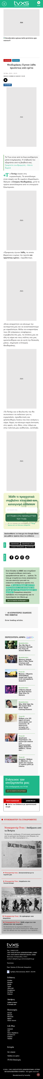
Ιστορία (10, 1047)
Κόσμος (9, 982)
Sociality (27, 1075)
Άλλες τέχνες (11, 1020)
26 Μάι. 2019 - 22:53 (10, 73)
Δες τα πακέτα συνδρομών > (17, 600)
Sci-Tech (10, 992)
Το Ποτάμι (30, 546)
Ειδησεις (7, 60)
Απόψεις (11, 1000)
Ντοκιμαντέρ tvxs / (12, 873)
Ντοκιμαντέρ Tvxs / (15, 828)
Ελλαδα (16, 60)
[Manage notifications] (38, 1074)
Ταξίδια (9, 1038)
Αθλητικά (10, 988)
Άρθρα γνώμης (12, 1002)
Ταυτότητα (10, 963)
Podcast (10, 994)
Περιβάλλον (11, 990)
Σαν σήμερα (11, 1052)
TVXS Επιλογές (14, 1060)
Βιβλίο (9, 1018)
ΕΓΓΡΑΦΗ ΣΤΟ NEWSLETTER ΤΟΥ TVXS (21, 517)
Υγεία (9, 986)
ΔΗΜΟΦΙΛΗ (30, 801)
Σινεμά (9, 1013)
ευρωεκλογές (15, 543)
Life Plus (11, 1026)
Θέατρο (9, 1015)
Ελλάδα (9, 980)
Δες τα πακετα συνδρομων (16, 791)
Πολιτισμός (12, 1010)
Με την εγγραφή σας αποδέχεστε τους (21, 524)
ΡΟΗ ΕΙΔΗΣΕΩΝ (12, 801)
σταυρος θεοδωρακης (18, 546)
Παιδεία (9, 1036)
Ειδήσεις (11, 978)
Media (9, 984)
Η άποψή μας (11, 1004)
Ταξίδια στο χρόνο (13, 1056)
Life (8, 1031)
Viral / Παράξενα (12, 1033)
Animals (10, 1029)
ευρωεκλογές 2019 (28, 543)
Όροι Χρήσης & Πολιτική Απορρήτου (19, 967)
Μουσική (10, 1016)
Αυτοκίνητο (11, 1034)
